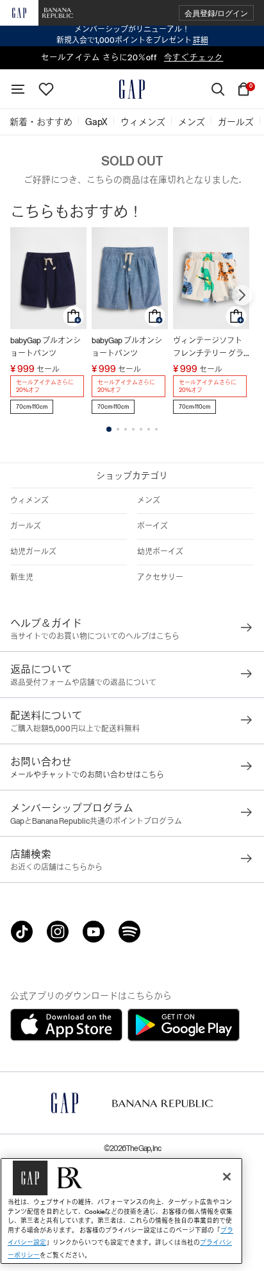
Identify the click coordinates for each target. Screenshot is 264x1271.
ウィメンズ (29, 500)
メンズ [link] (191, 122)
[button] (216, 13)
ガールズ (25, 526)
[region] (121, 1211)
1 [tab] (108, 429)
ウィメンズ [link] (142, 122)
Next (242, 295)
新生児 (21, 577)
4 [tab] (133, 429)
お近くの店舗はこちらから (56, 867)
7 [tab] (156, 429)
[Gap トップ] (132, 89)
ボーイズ (152, 526)
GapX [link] (96, 122)
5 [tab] (141, 429)
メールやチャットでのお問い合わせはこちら (87, 775)
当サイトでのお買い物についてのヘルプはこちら (94, 636)
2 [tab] (118, 429)
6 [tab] (148, 429)
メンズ (148, 500)
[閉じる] (227, 1177)
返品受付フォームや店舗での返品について (83, 682)
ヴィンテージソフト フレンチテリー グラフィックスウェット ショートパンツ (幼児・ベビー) (208, 348)
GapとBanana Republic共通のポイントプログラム (96, 821)
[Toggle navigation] (18, 89)
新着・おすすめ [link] (41, 122)
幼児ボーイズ (160, 551)
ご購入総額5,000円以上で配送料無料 (75, 728)
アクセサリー (160, 577)
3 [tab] (125, 429)
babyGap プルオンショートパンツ (45, 347)
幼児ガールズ (33, 551)
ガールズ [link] (236, 122)
